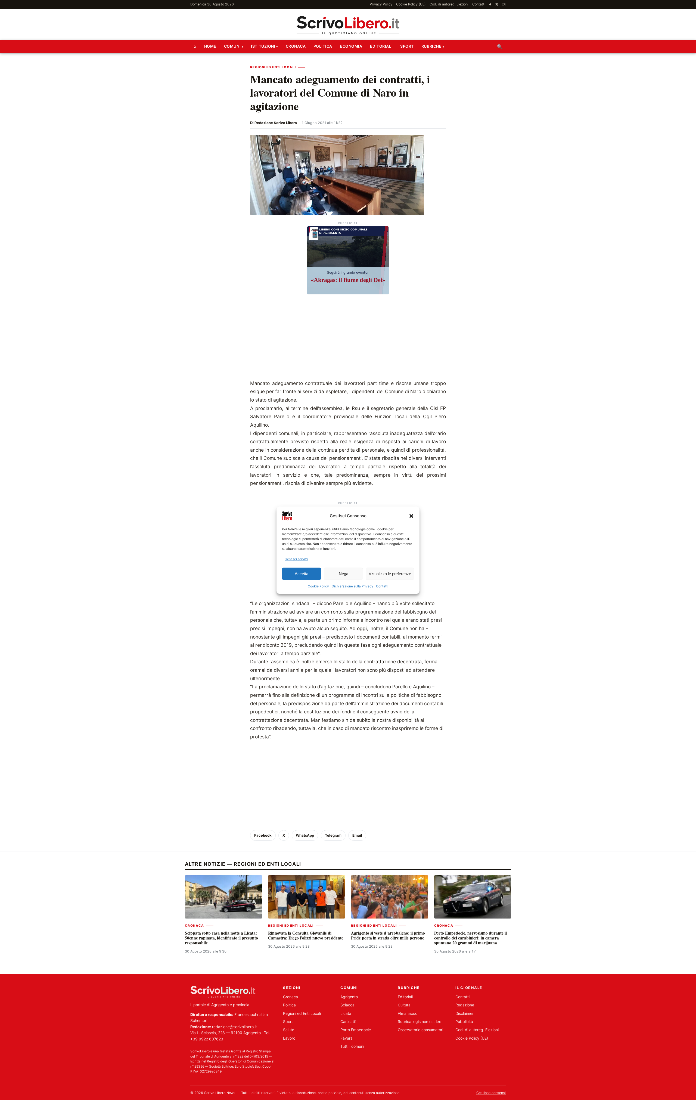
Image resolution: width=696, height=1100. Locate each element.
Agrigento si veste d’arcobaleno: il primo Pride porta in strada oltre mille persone (388, 935)
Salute (288, 1029)
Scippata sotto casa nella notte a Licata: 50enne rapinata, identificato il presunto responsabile (221, 938)
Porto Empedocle (355, 1029)
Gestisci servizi (296, 559)
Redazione (464, 1005)
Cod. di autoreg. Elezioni (449, 4)
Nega (343, 573)
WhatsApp (305, 835)
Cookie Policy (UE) (411, 4)
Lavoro (289, 1038)
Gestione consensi (491, 1093)
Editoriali (381, 46)
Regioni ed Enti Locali (273, 67)
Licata (345, 1013)
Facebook (263, 835)
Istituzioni (263, 46)
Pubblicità (464, 1021)
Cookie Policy (318, 586)
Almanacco (407, 1013)
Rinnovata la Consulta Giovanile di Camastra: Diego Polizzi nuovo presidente (305, 935)
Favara (346, 1038)
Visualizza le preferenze (390, 573)
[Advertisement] (348, 338)
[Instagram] (504, 4)
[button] (411, 516)
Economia (351, 46)
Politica (322, 46)
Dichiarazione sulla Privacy (352, 586)
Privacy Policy (381, 4)
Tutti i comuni (352, 1046)
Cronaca (296, 46)
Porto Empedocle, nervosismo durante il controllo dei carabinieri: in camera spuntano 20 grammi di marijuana (470, 938)
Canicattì (348, 1021)
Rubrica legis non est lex (419, 1021)
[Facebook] (490, 4)
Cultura (404, 1005)
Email (357, 835)
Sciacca (347, 1005)
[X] (497, 4)
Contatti (382, 586)
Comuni (232, 46)
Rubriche (431, 46)
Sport (407, 46)
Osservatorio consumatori (420, 1029)
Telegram (333, 835)
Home (210, 46)
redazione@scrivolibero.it (234, 1026)
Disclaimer (464, 1013)
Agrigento (349, 996)
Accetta (301, 573)
